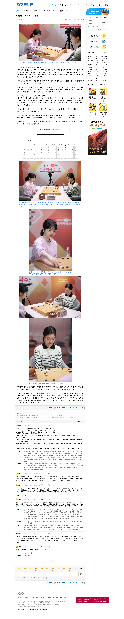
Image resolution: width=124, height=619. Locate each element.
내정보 (106, 5)
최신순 (82, 422)
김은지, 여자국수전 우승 (57, 415)
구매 (92, 101)
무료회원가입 (97, 30)
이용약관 (48, 597)
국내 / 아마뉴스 (37, 11)
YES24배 (68, 11)
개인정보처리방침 (29, 597)
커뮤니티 (79, 5)
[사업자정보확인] (45, 603)
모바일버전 (63, 597)
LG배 (53, 11)
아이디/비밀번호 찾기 (93, 26)
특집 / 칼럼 (47, 11)
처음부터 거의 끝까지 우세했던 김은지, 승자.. (62, 417)
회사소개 (20, 597)
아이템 (100, 85)
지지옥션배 (60, 11)
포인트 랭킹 (91, 52)
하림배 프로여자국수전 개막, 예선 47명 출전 (28, 415)
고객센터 (105, 17)
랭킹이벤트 (90, 5)
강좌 (71, 5)
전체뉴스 (18, 11)
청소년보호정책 (40, 597)
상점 (99, 5)
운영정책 (55, 597)
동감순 (78, 422)
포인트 (105, 85)
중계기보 (63, 5)
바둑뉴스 (53, 5)
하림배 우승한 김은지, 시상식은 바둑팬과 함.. (28, 417)
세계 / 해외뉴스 (27, 11)
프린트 (83, 19)
